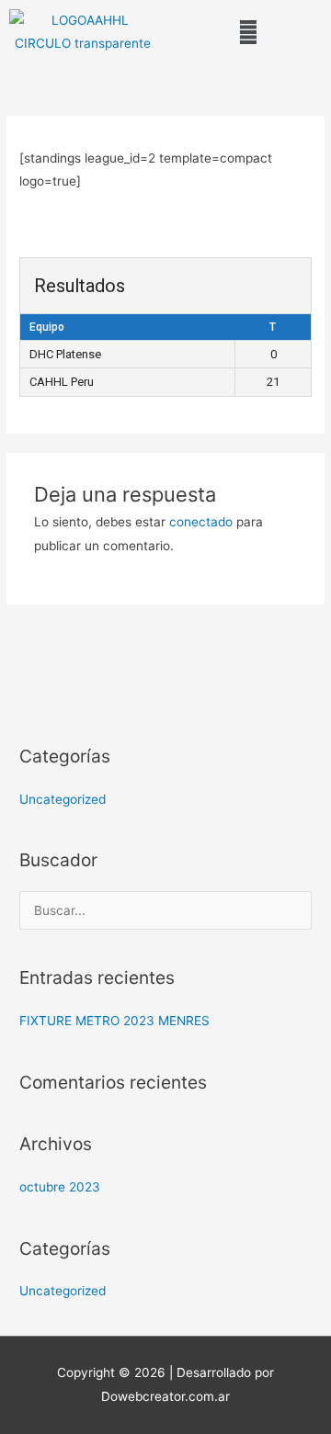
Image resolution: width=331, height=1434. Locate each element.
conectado (201, 521)
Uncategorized (62, 799)
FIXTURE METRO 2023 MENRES (114, 1020)
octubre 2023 (59, 1187)
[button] (248, 33)
